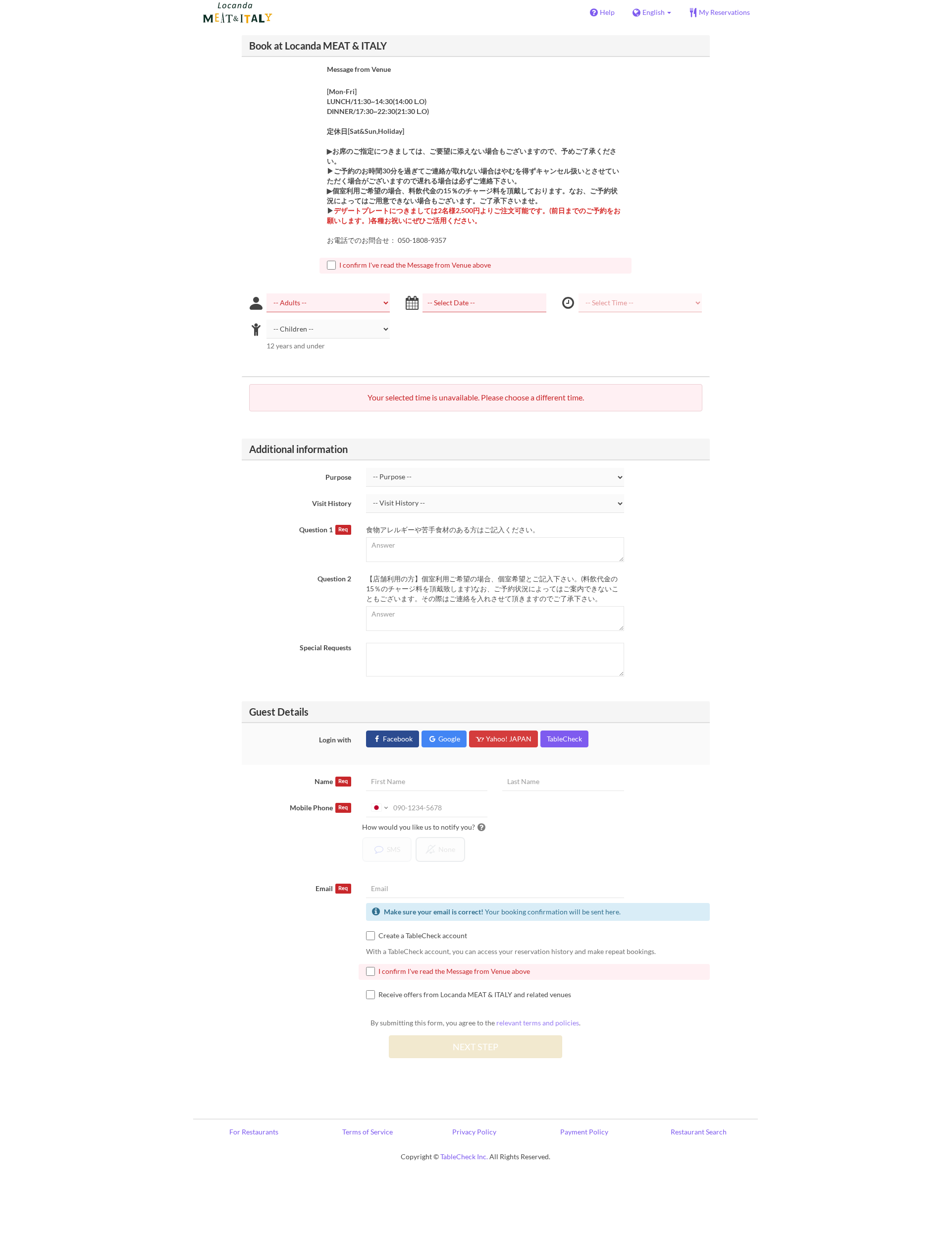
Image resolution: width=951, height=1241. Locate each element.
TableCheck (564, 738)
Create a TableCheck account (422, 935)
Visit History (331, 503)
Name (331, 781)
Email (332, 888)
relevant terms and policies (537, 1022)
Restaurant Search (699, 1132)
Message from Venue (359, 69)
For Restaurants (253, 1132)
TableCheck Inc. (464, 1156)
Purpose (338, 477)
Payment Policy (584, 1132)
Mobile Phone (319, 807)
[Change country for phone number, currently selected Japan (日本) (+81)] (379, 808)
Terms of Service (367, 1132)
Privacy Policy (474, 1132)
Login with (335, 739)
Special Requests (325, 647)
